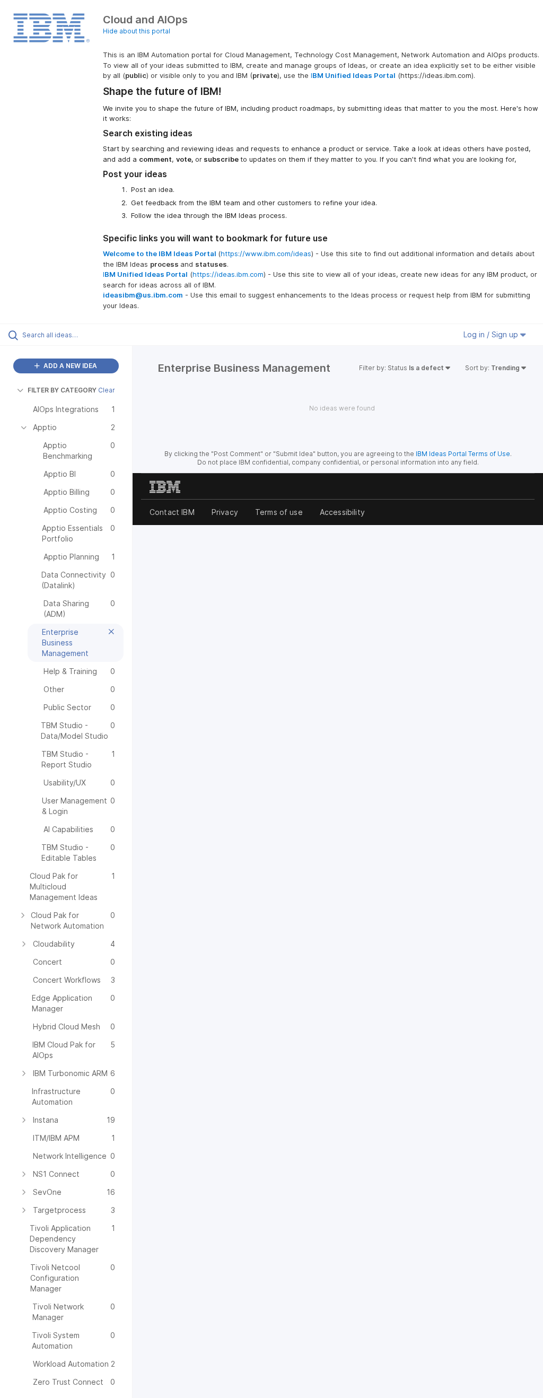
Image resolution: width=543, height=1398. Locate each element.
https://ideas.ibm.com (228, 274)
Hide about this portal (136, 31)
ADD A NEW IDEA (69, 366)
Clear (106, 390)
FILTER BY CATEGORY (62, 390)
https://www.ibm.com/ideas (266, 253)
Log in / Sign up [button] (491, 334)
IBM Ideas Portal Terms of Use (463, 454)
